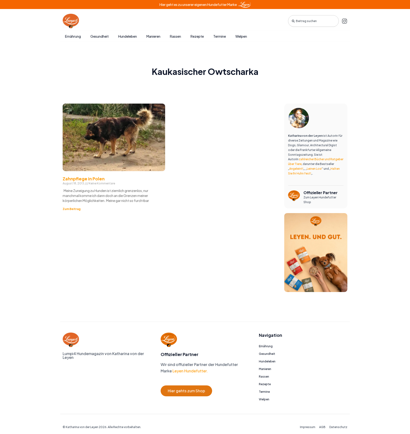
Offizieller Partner (320, 192)
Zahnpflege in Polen (84, 178)
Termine (219, 36)
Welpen (241, 36)
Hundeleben (127, 36)
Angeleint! (296, 168)
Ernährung (73, 36)
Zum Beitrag (71, 209)
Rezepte (197, 36)
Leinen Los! (314, 168)
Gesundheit (99, 36)
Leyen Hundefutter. (190, 370)
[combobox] (313, 21)
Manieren (153, 36)
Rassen (175, 36)
